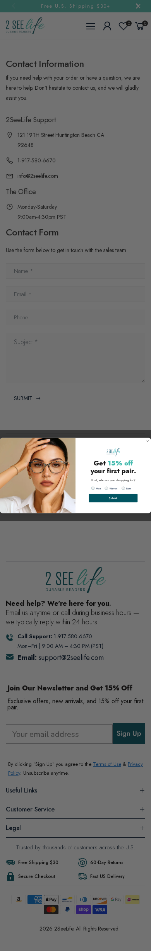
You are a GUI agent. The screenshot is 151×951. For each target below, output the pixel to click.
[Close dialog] (148, 441)
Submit (113, 498)
